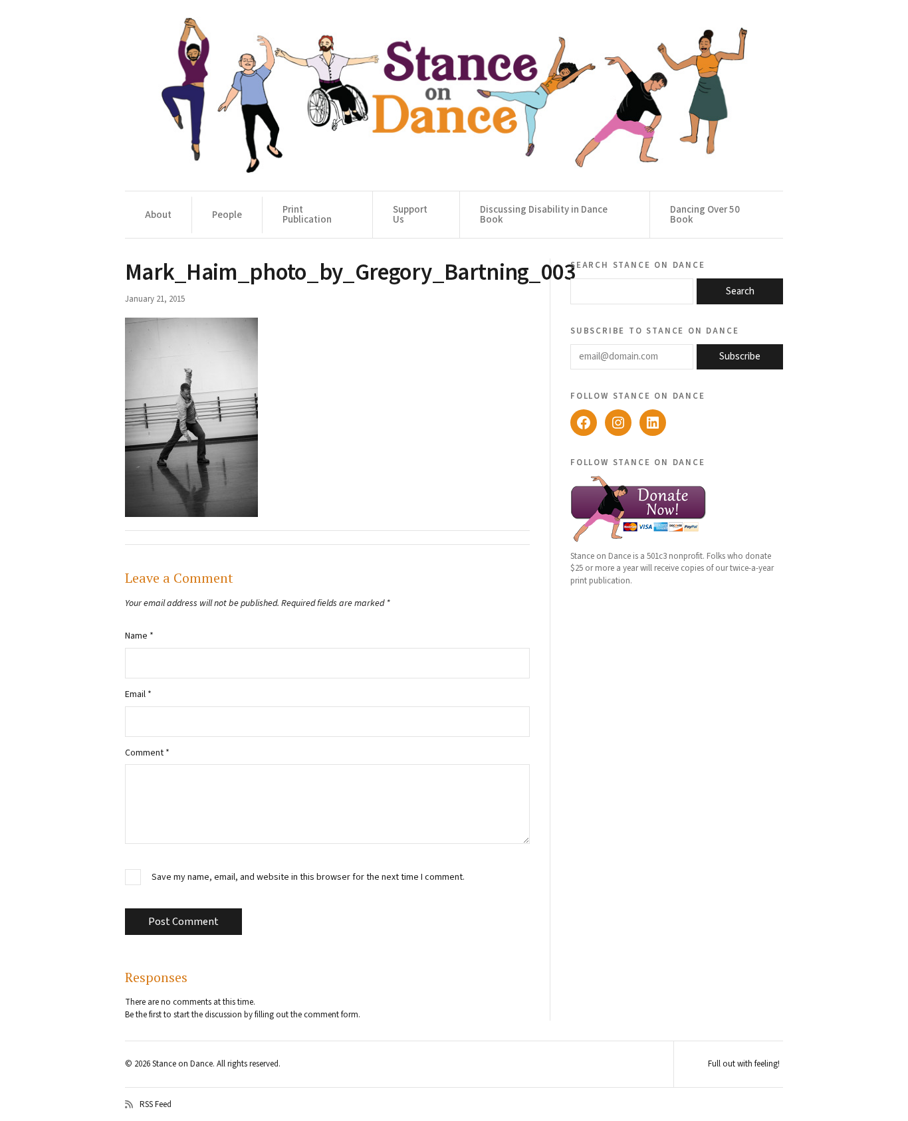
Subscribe (739, 356)
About (158, 215)
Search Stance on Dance (637, 264)
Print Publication (307, 215)
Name (139, 636)
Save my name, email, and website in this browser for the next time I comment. (308, 877)
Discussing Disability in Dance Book (544, 215)
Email (138, 694)
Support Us (410, 215)
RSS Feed (155, 1104)
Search (740, 291)
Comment (147, 753)
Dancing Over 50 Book (705, 215)
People (227, 215)
